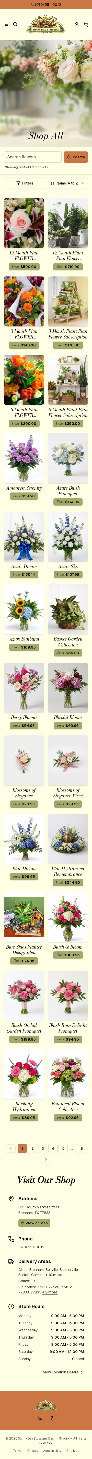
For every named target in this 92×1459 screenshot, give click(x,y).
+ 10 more (53, 1274)
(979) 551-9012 (48, 4)
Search (79, 157)
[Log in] (77, 24)
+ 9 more (49, 1292)
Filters (27, 183)
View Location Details (61, 1372)
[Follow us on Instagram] (40, 1418)
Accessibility (52, 1451)
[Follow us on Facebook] (52, 1418)
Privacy (32, 1451)
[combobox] (67, 183)
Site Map (72, 1451)
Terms (17, 1451)
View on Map (37, 1223)
